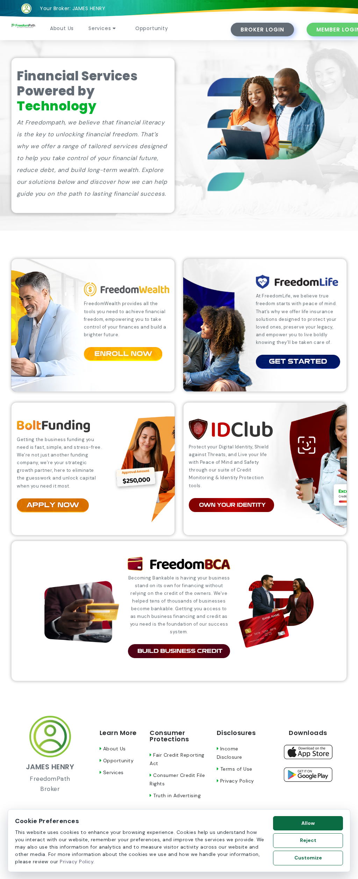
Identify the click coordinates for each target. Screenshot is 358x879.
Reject (308, 840)
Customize (308, 858)
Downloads (308, 732)
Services (100, 28)
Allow (308, 823)
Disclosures (236, 732)
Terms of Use (235, 769)
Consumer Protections (169, 735)
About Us (62, 28)
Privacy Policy (236, 781)
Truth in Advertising (176, 795)
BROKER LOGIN (262, 29)
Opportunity (151, 28)
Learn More (118, 732)
